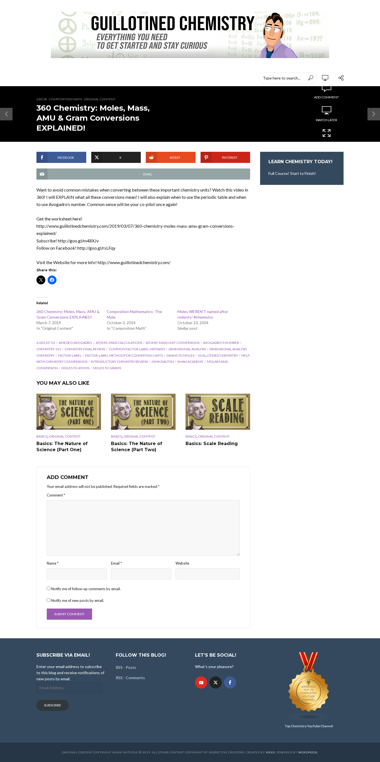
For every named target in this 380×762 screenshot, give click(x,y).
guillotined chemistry (218, 355)
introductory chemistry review (119, 361)
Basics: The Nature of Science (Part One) (62, 446)
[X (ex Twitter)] (215, 682)
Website (182, 563)
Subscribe (52, 705)
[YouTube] (201, 682)
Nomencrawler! (73, 78)
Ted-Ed (169, 78)
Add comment (326, 97)
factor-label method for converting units (124, 355)
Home (42, 78)
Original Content (99, 99)
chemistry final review (85, 349)
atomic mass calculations (119, 343)
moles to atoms (75, 368)
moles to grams (107, 368)
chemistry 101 (48, 349)
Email (116, 563)
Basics (41, 436)
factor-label (70, 355)
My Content (110, 78)
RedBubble (142, 78)
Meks (270, 752)
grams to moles (180, 355)
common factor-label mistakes (137, 349)
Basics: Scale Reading (212, 443)
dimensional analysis (187, 349)
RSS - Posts (126, 667)
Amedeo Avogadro (75, 343)
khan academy (190, 361)
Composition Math (65, 99)
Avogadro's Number (221, 343)
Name (52, 563)
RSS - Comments (130, 677)
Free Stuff (195, 78)
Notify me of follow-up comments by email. (86, 589)
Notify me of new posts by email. (77, 600)
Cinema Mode (326, 143)
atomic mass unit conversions (172, 343)
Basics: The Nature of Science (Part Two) (136, 446)
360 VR (41, 99)
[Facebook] (230, 682)
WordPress (307, 752)
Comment (56, 495)
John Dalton (162, 361)
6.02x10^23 (45, 343)
